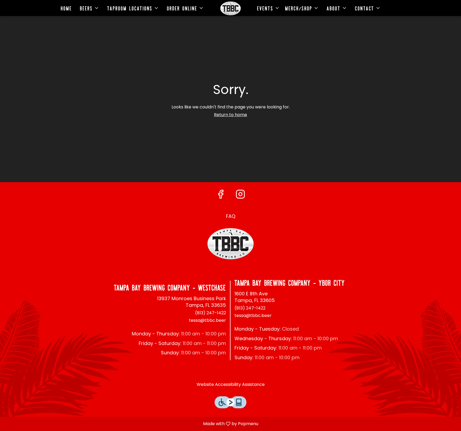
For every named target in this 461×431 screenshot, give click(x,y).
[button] (89, 8)
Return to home (230, 115)
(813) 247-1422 (210, 313)
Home (66, 8)
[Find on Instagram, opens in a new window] (240, 194)
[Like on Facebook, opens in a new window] (220, 194)
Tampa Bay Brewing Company (230, 244)
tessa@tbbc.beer (207, 320)
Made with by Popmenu (131, 423)
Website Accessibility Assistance (231, 384)
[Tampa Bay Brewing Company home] (230, 8)
